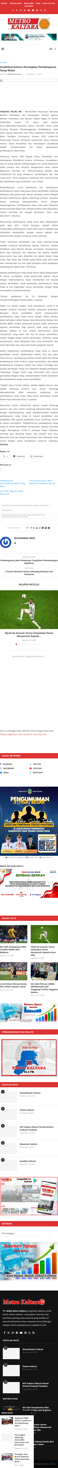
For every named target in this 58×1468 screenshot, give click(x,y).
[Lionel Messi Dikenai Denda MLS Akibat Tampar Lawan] (13, 971)
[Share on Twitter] (34, 527)
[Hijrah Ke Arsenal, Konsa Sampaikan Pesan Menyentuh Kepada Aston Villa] (29, 609)
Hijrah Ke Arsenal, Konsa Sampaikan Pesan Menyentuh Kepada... (29, 634)
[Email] (33, 10)
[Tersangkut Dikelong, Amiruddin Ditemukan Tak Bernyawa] (7, 1437)
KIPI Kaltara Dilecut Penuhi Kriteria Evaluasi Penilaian (36, 1128)
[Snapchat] (37, 10)
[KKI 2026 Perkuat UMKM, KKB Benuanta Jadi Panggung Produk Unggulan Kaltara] (44, 971)
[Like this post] (28, 527)
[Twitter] (17, 10)
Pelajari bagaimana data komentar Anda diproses (23, 734)
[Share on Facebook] (31, 527)
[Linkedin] (24, 10)
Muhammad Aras (15, 74)
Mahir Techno (50, 1464)
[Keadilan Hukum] (8, 1165)
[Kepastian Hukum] (8, 1148)
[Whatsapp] (41, 10)
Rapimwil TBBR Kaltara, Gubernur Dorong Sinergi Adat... (23, 1422)
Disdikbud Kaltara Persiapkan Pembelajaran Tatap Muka (25, 505)
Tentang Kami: (16, 3)
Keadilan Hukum (28, 1161)
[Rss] (45, 10)
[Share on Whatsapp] (40, 527)
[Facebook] (12, 10)
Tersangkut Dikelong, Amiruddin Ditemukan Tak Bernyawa (22, 1440)
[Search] (55, 49)
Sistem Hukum (27, 1110)
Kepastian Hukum (28, 1144)
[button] (2, 617)
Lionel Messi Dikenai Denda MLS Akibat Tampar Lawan (13, 985)
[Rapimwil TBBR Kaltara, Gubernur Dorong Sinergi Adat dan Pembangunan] (7, 1420)
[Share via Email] (49, 527)
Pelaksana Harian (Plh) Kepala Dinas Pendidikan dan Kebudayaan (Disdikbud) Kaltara (23, 516)
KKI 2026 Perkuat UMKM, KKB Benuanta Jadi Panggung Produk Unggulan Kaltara (44, 988)
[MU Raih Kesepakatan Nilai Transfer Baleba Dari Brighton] (13, 934)
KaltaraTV (29, 6)
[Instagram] (21, 10)
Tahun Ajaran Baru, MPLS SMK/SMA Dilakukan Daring (42, 482)
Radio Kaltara (49, 3)
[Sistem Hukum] (8, 1114)
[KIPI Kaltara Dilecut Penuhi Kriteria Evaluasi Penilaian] (8, 1131)
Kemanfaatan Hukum (30, 1093)
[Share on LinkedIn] (37, 527)
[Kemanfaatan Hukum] (8, 1097)
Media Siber (29, 3)
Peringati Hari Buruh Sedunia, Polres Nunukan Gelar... (22, 1458)
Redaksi (4, 3)
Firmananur (7, 510)
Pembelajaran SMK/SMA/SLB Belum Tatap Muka (12, 483)
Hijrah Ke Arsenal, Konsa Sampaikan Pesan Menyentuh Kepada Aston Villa (43, 950)
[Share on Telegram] (43, 527)
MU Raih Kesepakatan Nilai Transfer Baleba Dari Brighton (13, 949)
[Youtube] (29, 10)
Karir (38, 3)
